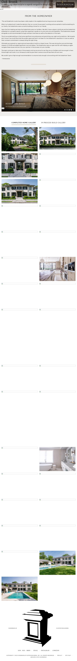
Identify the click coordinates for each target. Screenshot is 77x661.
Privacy (59, 655)
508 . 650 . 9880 (24, 650)
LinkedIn (55, 650)
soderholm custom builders (38, 628)
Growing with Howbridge (38, 657)
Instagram (45, 650)
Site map (68, 655)
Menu (8, 4)
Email (35, 650)
